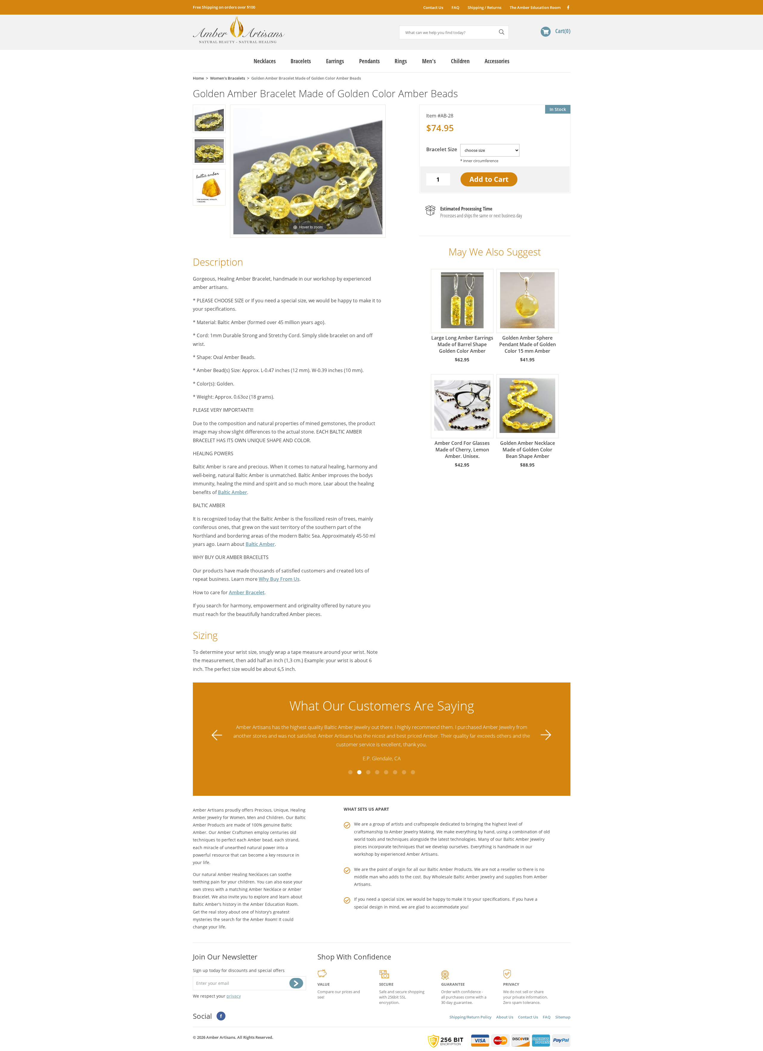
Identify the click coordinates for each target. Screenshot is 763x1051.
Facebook (567, 7)
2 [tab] (359, 772)
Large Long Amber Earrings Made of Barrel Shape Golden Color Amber (462, 344)
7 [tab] (404, 772)
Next (546, 735)
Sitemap (562, 1017)
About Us (504, 1017)
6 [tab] (395, 772)
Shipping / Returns (484, 7)
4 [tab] (377, 772)
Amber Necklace (265, 889)
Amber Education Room (273, 904)
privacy (234, 996)
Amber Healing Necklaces (243, 874)
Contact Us (433, 7)
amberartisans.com (239, 29)
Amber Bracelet (246, 592)
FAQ (455, 7)
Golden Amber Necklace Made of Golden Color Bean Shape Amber (527, 449)
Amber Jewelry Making (411, 832)
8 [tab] (413, 772)
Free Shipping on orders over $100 (224, 7)
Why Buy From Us (279, 579)
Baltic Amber (232, 492)
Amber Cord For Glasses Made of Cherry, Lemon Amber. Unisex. (462, 449)
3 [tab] (368, 772)
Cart (562, 31)
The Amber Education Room (535, 7)
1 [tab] (350, 772)
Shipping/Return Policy (470, 1017)
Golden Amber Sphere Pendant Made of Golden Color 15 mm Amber (527, 344)
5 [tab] (386, 772)
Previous (217, 735)
